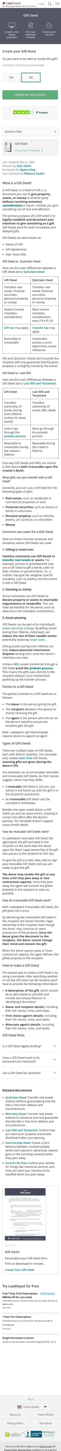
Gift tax (9, 328)
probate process (15, 436)
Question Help (13, 131)
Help (41, 4)
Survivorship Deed (17, 1143)
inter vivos (25, 758)
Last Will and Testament (40, 383)
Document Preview (27, 150)
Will (16, 664)
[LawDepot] (11, 3)
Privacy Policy (15, 1423)
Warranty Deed (15, 1114)
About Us (15, 1414)
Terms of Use (45, 1446)
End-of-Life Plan (16, 1163)
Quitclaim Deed (34, 272)
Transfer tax (40, 328)
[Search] (50, 4)
